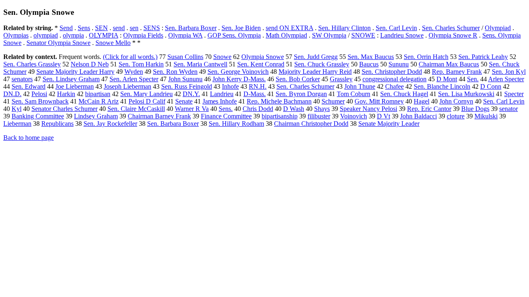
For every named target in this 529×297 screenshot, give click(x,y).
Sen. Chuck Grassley (321, 64)
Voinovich (353, 116)
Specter (514, 93)
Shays (322, 108)
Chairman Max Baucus (449, 64)
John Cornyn (456, 101)
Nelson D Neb (90, 64)
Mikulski (486, 116)
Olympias (16, 35)
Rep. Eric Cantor (429, 108)
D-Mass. (254, 93)
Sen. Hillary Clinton (344, 27)
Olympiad (498, 27)
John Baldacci (418, 116)
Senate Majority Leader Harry (75, 71)
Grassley (341, 78)
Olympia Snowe (262, 56)
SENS (151, 27)
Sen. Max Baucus (371, 56)
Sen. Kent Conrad (260, 64)
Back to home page (28, 137)
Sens (84, 27)
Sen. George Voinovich (238, 71)
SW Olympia (329, 35)
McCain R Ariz (99, 101)
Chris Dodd (258, 108)
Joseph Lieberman (127, 86)
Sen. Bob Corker (298, 78)
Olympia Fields (143, 35)
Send (66, 27)
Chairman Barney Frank (159, 116)
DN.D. (12, 93)
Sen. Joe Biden (241, 27)
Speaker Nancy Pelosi (368, 108)
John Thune (359, 86)
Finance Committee (226, 116)
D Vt (383, 116)
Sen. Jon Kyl (509, 71)
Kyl (16, 108)
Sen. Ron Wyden (175, 71)
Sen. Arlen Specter (134, 78)
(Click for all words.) (130, 56)
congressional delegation (394, 78)
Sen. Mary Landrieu (146, 93)
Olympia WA (185, 35)
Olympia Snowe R (453, 35)
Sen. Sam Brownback (40, 101)
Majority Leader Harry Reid (315, 71)
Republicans (57, 123)
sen (134, 27)
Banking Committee (38, 116)
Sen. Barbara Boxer (191, 27)
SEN (101, 27)
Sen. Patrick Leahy (483, 56)
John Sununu (185, 78)
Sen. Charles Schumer (451, 27)
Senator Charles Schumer (64, 108)
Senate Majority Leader (388, 123)
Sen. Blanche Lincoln (442, 86)
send (119, 27)
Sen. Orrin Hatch (426, 56)
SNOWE (363, 35)
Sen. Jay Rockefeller (110, 123)
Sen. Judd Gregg (316, 56)
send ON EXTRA (289, 27)
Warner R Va (192, 108)
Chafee (394, 86)
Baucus (369, 64)
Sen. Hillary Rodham (236, 123)
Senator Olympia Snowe (58, 42)
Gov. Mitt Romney (379, 101)
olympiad (45, 35)
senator (508, 108)
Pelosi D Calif (147, 101)
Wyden (133, 71)
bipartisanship (280, 116)
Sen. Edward (28, 86)
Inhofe (230, 86)
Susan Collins (185, 56)
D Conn (490, 86)
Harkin (66, 93)
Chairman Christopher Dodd (311, 123)
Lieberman (17, 123)
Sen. (473, 78)
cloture (456, 116)
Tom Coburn (353, 93)
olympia (73, 35)
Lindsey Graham (96, 116)
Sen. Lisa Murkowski (466, 93)
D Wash (293, 108)
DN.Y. (191, 93)
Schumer (333, 101)
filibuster (318, 116)
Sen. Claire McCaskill (136, 108)
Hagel (421, 101)
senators (22, 78)
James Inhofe (220, 101)
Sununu (398, 64)
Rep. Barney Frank (457, 71)
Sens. (226, 108)
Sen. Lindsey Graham (71, 78)
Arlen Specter (506, 78)
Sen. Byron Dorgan (301, 93)
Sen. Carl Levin (396, 27)
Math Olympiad (286, 35)
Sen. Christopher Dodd (392, 71)
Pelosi (39, 93)
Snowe (222, 56)
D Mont (446, 78)
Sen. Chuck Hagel (404, 93)
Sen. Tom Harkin (141, 64)
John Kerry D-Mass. (239, 78)
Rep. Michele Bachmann (279, 101)
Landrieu (222, 93)
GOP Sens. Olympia (234, 35)
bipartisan (97, 93)
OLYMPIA (103, 35)
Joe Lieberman (74, 86)
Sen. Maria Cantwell (200, 64)
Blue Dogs (475, 108)
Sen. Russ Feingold (186, 86)
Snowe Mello (113, 42)
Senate (184, 101)
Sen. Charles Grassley (32, 64)
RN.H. (258, 86)
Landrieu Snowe (402, 35)
